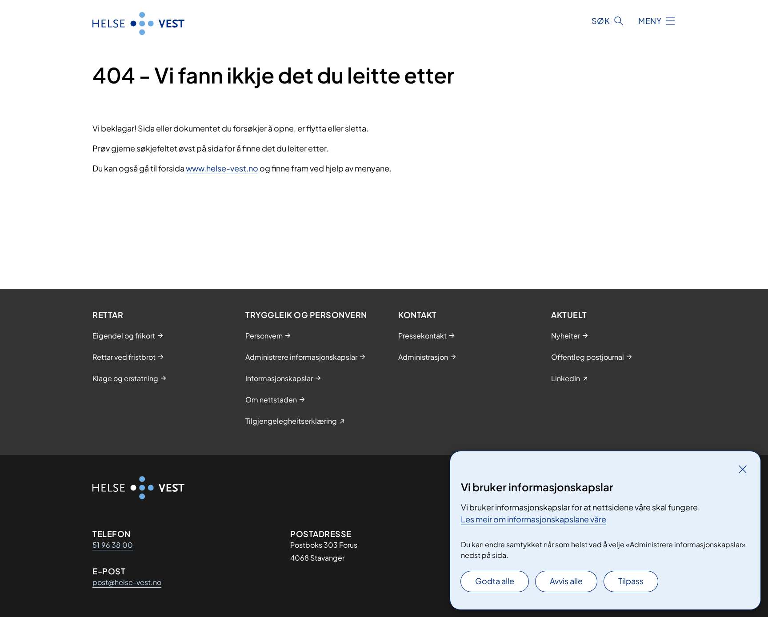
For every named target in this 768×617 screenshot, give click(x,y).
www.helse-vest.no (222, 168)
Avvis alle (566, 581)
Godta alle (494, 581)
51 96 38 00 (112, 544)
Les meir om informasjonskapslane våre (533, 519)
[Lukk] (743, 469)
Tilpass (631, 581)
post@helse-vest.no (126, 582)
